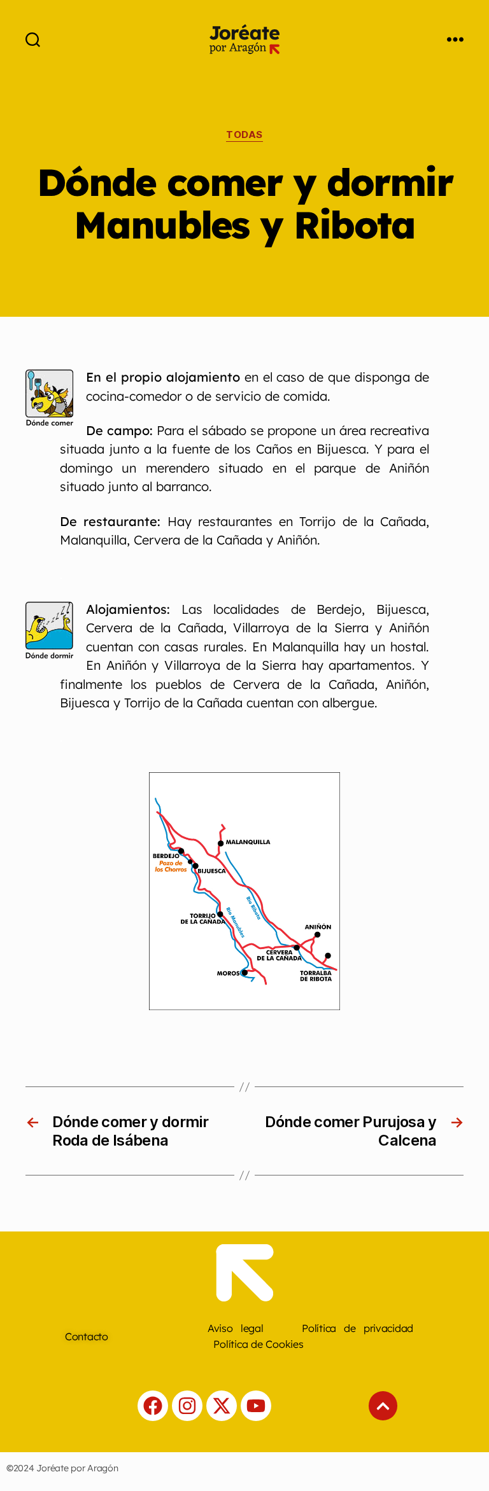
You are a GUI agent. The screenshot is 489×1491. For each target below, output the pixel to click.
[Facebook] (153, 1405)
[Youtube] (256, 1405)
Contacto (86, 1336)
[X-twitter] (221, 1405)
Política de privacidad (357, 1328)
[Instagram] (187, 1405)
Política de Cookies (258, 1344)
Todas (244, 135)
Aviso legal (236, 1328)
